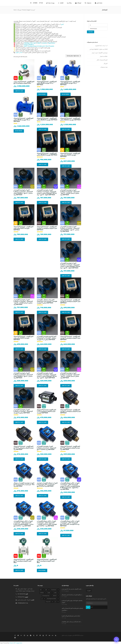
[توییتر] (18, 635)
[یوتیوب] (43, 635)
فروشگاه (19, 10)
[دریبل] (24, 635)
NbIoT (39, 43)
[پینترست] (46, 635)
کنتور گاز (105, 63)
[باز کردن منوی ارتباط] (116, 639)
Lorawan (44, 43)
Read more (42, 94)
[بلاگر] (30, 635)
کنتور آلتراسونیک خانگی (102, 60)
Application (51, 43)
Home (15, 10)
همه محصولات (103, 67)
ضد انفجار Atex (103, 56)
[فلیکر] (52, 635)
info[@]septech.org (23, 603)
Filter (91, 31)
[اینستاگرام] (15, 638)
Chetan (11, 643)
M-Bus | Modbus (29, 44)
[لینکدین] (27, 635)
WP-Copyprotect (18, 643)
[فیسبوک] (15, 635)
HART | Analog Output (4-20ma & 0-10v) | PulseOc (39, 46)
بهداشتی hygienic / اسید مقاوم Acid (98, 49)
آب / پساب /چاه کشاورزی (101, 45)
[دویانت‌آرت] (36, 635)
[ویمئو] (40, 635)
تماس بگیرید (19, 52)
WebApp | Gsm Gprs (30, 43)
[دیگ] (49, 635)
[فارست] (55, 635)
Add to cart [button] (19, 91)
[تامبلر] (33, 635)
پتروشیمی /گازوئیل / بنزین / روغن (99, 52)
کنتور (62, 24)
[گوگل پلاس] (21, 635)
